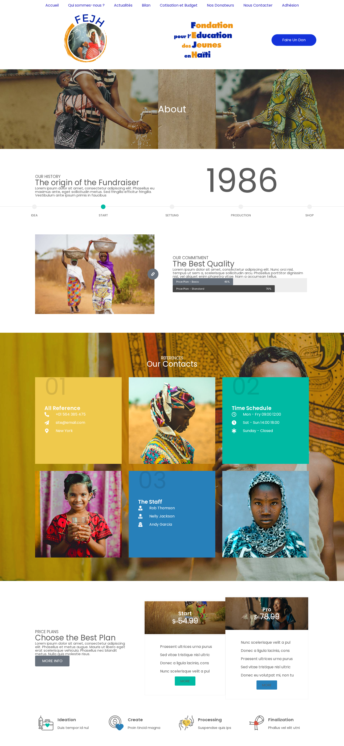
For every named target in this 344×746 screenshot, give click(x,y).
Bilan (146, 5)
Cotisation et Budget (179, 5)
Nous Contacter (258, 5)
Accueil (52, 5)
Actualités (123, 5)
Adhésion (290, 5)
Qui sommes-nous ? (86, 5)
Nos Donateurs (220, 5)
